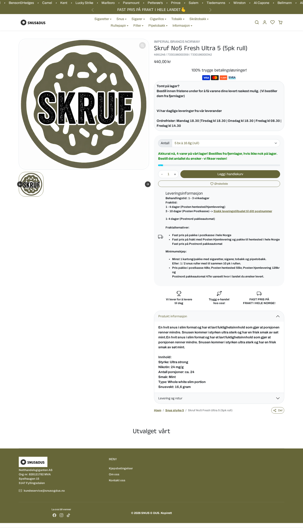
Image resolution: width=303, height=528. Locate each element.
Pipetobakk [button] (156, 25)
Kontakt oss (117, 480)
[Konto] (265, 22)
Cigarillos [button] (157, 19)
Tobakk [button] (176, 19)
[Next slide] (148, 184)
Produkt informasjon (172, 316)
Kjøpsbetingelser (121, 468)
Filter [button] (137, 25)
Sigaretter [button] (101, 19)
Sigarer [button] (137, 19)
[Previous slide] (20, 184)
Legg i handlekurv (230, 174)
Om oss (114, 474)
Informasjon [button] (181, 25)
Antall (165, 143)
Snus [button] (120, 19)
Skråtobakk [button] (197, 19)
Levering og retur (170, 398)
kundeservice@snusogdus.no (44, 490)
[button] (257, 22)
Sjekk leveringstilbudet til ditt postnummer (243, 211)
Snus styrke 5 (174, 410)
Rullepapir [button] (118, 25)
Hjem (157, 410)
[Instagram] (61, 515)
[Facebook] (54, 515)
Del (280, 410)
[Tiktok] (68, 515)
